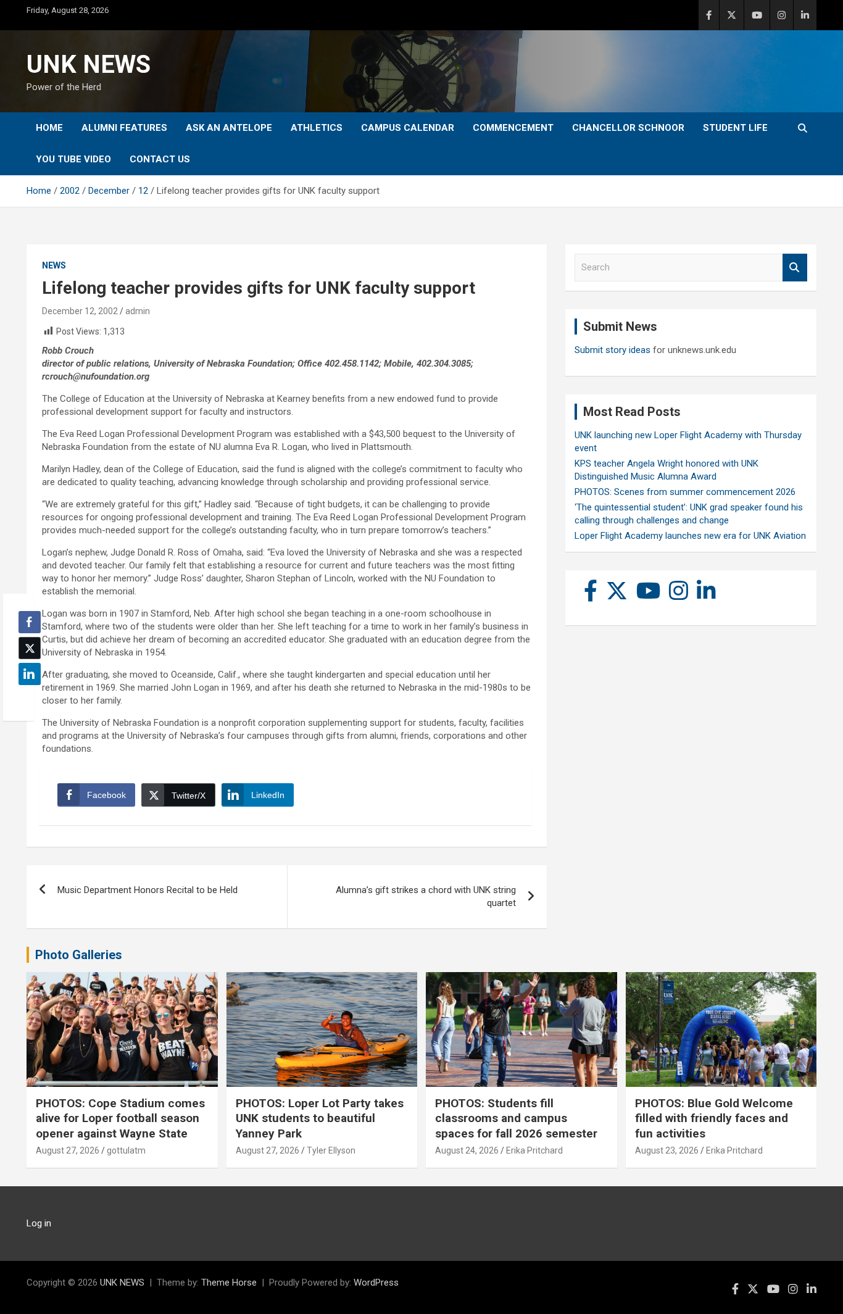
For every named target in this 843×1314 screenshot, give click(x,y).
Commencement (513, 127)
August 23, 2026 (667, 1150)
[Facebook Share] (30, 622)
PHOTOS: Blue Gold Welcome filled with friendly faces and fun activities (714, 1118)
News (54, 265)
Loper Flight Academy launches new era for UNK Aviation (690, 535)
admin (137, 311)
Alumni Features (124, 127)
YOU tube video (73, 159)
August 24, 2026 (467, 1150)
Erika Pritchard (534, 1150)
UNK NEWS (89, 64)
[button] (26, 698)
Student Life (735, 127)
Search (795, 267)
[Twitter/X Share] (30, 648)
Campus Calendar (407, 127)
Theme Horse (229, 1282)
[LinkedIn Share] (30, 674)
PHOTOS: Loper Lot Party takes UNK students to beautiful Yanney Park (320, 1118)
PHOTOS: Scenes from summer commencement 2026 (685, 491)
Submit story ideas (612, 350)
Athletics (317, 127)
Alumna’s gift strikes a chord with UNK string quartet (426, 896)
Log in (39, 1223)
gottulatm (126, 1150)
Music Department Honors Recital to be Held (147, 890)
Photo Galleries (78, 954)
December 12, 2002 (80, 311)
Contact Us (160, 159)
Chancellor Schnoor (628, 127)
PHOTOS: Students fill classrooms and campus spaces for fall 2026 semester (516, 1118)
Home (49, 127)
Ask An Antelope (229, 127)
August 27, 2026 (67, 1150)
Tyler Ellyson (331, 1150)
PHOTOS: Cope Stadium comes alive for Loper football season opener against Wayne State (120, 1118)
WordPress (376, 1282)
